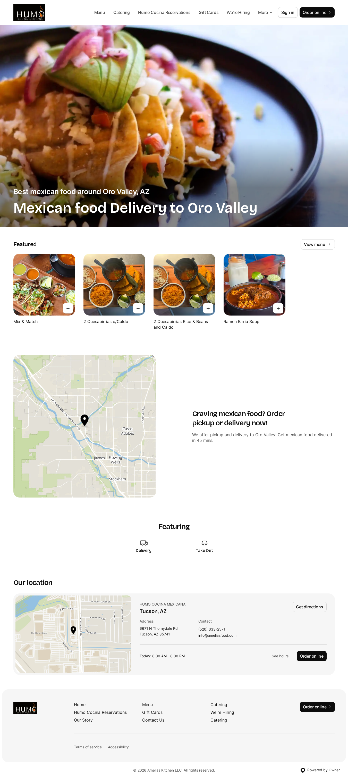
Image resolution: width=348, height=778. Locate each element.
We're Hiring (238, 12)
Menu (99, 12)
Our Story (83, 720)
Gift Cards (208, 12)
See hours (280, 656)
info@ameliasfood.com (217, 635)
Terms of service (88, 747)
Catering (121, 12)
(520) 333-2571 (211, 629)
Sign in (287, 12)
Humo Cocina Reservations (164, 12)
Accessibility (118, 747)
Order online (312, 656)
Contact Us (153, 720)
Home (80, 704)
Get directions (309, 606)
